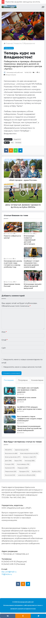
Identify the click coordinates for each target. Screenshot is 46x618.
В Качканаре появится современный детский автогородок (29, 240)
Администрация (21, 450)
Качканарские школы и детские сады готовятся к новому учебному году (13, 264)
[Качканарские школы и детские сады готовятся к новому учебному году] (13, 252)
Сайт (4, 348)
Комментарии (37, 380)
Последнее (9, 380)
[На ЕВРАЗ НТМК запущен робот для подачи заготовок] (10, 410)
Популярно (23, 380)
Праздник (24, 471)
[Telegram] (20, 150)
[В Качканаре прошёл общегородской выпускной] (33, 275)
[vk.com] (18, 584)
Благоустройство (12, 457)
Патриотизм (10, 471)
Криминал (10, 468)
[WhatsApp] (15, 150)
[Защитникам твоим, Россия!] (13, 275)
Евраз (18, 460)
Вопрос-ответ (29, 457)
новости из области (26, 475)
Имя (4, 332)
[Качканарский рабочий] (9, 6)
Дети (8, 460)
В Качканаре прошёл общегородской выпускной (32, 286)
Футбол (36, 471)
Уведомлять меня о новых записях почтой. (22, 367)
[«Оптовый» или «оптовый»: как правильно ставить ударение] (10, 391)
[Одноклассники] (11, 150)
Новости (18, 43)
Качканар (18, 142)
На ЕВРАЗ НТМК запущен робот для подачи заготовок (29, 408)
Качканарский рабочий (15, 72)
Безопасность (11, 453)
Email (4, 340)
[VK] (6, 150)
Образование (29, 43)
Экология (10, 475)
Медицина (23, 468)
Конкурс (9, 464)
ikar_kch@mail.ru (9, 572)
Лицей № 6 (17, 139)
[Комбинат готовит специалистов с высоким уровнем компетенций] (33, 252)
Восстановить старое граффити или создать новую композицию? (29, 419)
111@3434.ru (7, 574)
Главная (9, 43)
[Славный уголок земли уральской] (10, 401)
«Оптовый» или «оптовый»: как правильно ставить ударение (28, 390)
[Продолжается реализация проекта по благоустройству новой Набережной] (10, 429)
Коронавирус (23, 464)
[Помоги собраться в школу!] (13, 227)
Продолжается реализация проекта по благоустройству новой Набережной (29, 428)
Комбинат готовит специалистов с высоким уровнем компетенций (31, 264)
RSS (12, 142)
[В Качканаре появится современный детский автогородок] (33, 227)
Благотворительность (29, 453)
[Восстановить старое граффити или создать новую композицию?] (10, 420)
